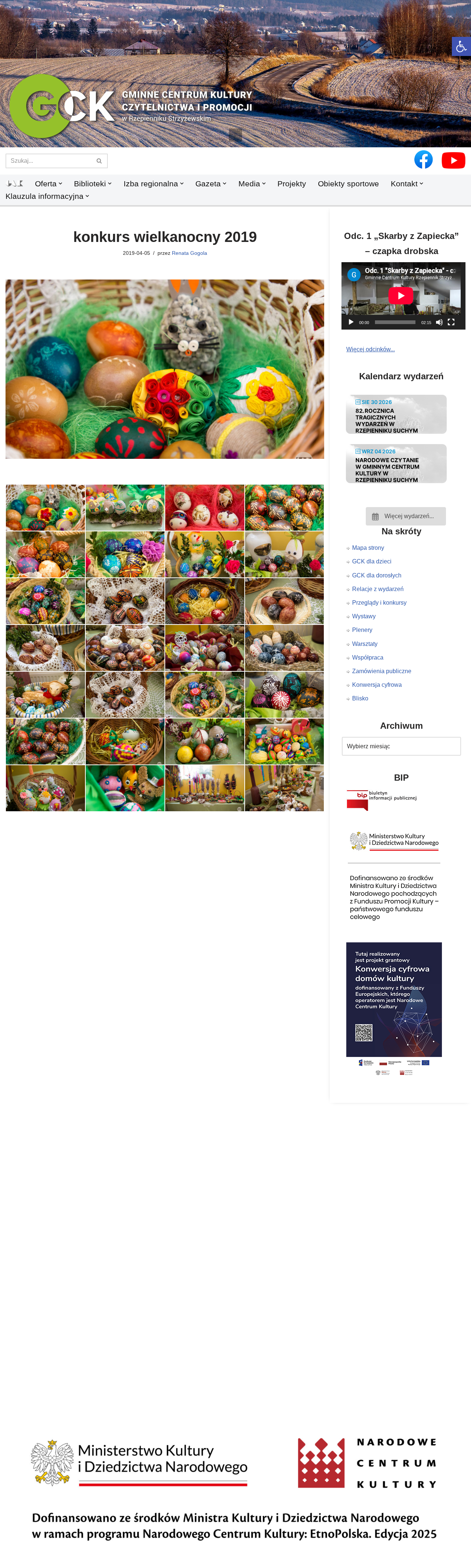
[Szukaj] (99, 161)
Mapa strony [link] (368, 548)
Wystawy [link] (364, 616)
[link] (461, 46)
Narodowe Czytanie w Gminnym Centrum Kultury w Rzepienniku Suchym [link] (387, 470)
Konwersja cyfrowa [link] (377, 685)
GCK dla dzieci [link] (372, 561)
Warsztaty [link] (365, 644)
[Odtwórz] (351, 322)
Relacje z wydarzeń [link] (378, 589)
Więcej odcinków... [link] (370, 349)
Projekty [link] (291, 183)
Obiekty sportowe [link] (348, 183)
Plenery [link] (362, 630)
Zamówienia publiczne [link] (381, 671)
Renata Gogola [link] (189, 253)
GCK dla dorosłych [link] (376, 575)
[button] (235, 135)
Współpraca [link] (367, 657)
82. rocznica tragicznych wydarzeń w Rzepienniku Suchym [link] (386, 420)
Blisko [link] (360, 698)
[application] (405, 295)
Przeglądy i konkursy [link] (379, 603)
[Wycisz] (439, 322)
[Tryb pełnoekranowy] (451, 322)
